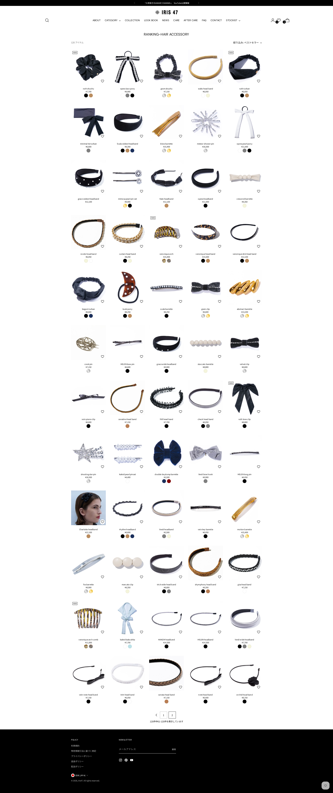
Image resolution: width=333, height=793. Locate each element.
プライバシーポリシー (81, 756)
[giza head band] (244, 563)
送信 (174, 749)
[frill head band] (166, 397)
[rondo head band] (88, 232)
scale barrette (166, 309)
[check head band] (205, 397)
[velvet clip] (244, 342)
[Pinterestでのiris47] (126, 760)
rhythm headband (127, 529)
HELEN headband (205, 639)
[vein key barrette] (205, 507)
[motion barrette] (244, 507)
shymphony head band (205, 584)
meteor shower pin (205, 143)
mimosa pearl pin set (127, 198)
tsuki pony (127, 309)
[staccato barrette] (205, 342)
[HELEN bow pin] (127, 342)
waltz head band (205, 88)
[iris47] (166, 12)
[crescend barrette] (244, 177)
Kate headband (166, 198)
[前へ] (134, 3)
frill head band (166, 419)
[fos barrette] (88, 563)
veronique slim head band (245, 253)
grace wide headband (166, 364)
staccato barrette (205, 364)
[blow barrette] (166, 122)
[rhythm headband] (127, 507)
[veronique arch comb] (88, 618)
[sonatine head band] (127, 397)
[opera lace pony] (127, 67)
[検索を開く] (47, 20)
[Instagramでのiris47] (121, 760)
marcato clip (127, 584)
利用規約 (75, 745)
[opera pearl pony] (244, 122)
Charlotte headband (88, 529)
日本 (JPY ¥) (80, 775)
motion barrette (244, 529)
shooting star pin (88, 474)
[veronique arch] (166, 232)
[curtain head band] (127, 232)
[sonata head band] (166, 673)
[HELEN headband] (205, 618)
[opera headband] (205, 177)
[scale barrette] (166, 287)
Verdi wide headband (244, 639)
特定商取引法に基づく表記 (83, 750)
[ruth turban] (244, 67)
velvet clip (244, 364)
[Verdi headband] (166, 507)
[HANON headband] (166, 618)
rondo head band (88, 253)
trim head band (127, 694)
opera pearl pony (244, 143)
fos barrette (88, 584)
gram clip (205, 309)
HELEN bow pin (127, 364)
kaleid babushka (127, 639)
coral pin (88, 364)
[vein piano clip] (88, 397)
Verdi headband (166, 529)
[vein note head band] (88, 673)
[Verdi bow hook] (205, 452)
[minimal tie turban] (88, 122)
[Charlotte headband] (88, 507)
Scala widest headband (127, 143)
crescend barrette (245, 198)
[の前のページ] (156, 715)
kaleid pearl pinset (127, 474)
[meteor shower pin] (205, 122)
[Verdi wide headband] (244, 618)
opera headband (205, 198)
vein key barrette (205, 529)
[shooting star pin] (88, 452)
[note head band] (205, 673)
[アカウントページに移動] (271, 20)
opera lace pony (127, 88)
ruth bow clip (244, 419)
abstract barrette (244, 309)
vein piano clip (88, 419)
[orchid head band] (244, 673)
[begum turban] (88, 287)
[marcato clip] (127, 563)
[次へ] (198, 3)
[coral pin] (88, 342)
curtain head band (127, 253)
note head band (205, 694)
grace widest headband (88, 198)
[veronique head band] (205, 232)
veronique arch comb (88, 639)
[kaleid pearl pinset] (127, 452)
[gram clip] (205, 287)
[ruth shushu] (88, 67)
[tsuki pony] (127, 287)
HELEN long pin (244, 474)
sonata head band (166, 694)
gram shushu (166, 88)
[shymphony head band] (205, 563)
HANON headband (166, 639)
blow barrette (166, 143)
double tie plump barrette (166, 474)
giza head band (244, 584)
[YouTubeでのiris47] (132, 760)
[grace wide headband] (166, 342)
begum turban (88, 309)
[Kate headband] (166, 177)
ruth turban (244, 88)
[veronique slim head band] (244, 232)
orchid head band (244, 694)
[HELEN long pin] (244, 452)
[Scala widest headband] (127, 122)
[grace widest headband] (88, 177)
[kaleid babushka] (127, 618)
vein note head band (88, 694)
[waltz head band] (205, 67)
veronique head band (205, 253)
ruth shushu (88, 88)
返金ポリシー (77, 761)
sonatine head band (127, 419)
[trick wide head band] (166, 563)
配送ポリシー (77, 766)
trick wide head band (166, 584)
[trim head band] (127, 673)
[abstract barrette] (244, 287)
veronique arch (166, 253)
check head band (205, 419)
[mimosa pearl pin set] (127, 177)
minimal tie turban (88, 143)
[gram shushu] (166, 67)
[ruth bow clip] (244, 397)
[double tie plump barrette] (166, 452)
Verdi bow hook (205, 474)
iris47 (80, 780)
